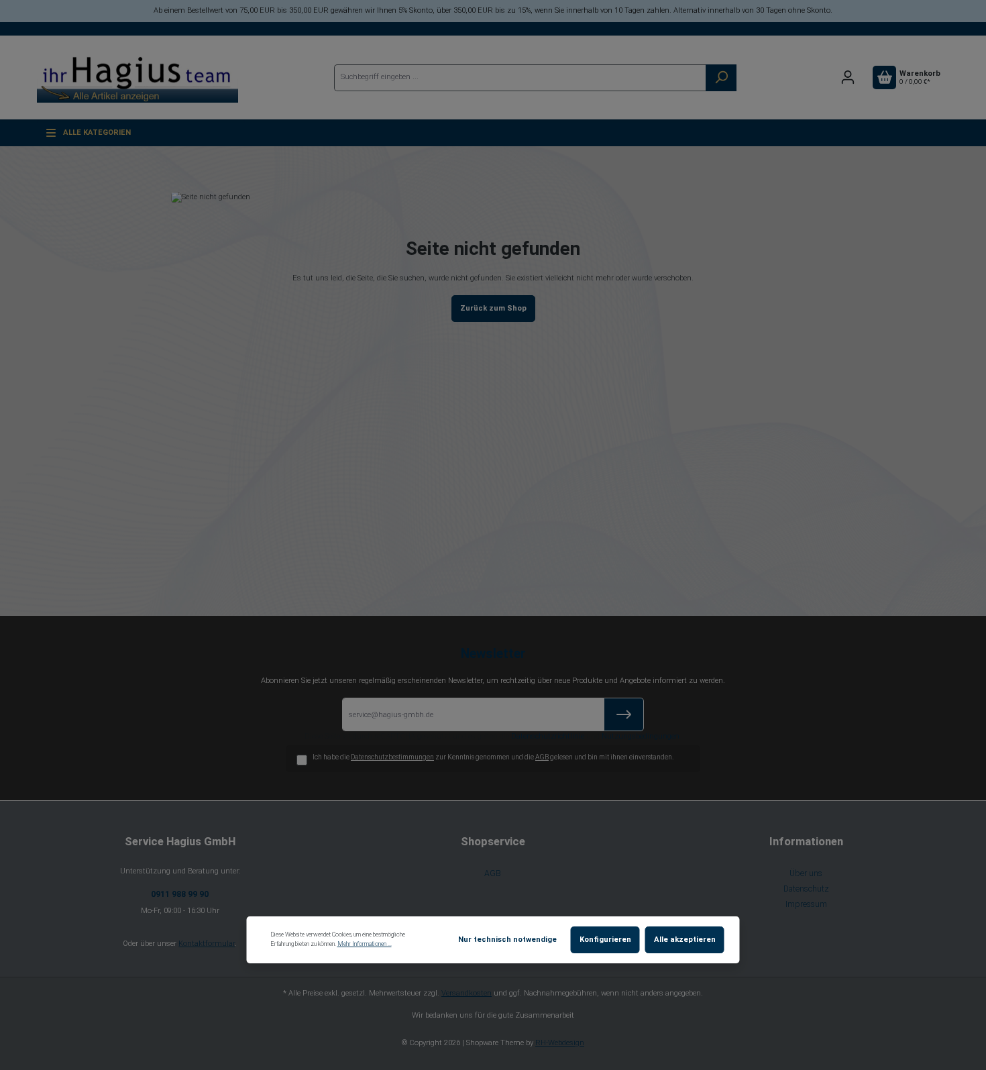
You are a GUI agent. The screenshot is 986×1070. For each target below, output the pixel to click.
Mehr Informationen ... (364, 944)
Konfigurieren (605, 939)
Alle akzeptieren (685, 939)
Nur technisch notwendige (507, 939)
